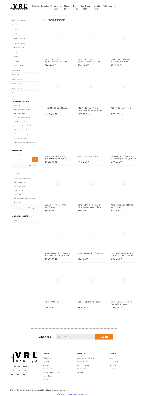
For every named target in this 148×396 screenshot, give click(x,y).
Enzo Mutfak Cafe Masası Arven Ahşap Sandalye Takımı (123, 157)
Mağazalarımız (17, 88)
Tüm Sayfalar (32, 208)
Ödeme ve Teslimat (83, 362)
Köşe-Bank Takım (17, 79)
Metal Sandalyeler (19, 38)
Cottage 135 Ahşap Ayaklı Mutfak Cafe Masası (121, 303)
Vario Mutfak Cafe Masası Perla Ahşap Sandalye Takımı (90, 206)
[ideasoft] (61, 394)
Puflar (15, 52)
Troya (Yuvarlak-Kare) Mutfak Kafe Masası (120, 60)
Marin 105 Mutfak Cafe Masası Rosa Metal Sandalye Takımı (57, 254)
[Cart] (136, 7)
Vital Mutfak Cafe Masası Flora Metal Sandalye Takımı (90, 109)
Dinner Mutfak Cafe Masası (89, 302)
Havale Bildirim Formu (51, 372)
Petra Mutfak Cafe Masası (56, 302)
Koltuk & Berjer (18, 65)
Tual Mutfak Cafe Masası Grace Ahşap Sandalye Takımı (57, 157)
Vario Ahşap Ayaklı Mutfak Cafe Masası (122, 206)
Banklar (16, 56)
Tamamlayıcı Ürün (18, 47)
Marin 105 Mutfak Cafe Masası (90, 253)
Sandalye (15, 29)
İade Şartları (80, 372)
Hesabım (112, 358)
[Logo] (19, 7)
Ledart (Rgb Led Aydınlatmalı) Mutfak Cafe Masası (89, 61)
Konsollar (16, 61)
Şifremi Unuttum (49, 365)
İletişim (45, 379)
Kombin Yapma (17, 84)
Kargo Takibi (47, 376)
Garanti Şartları (81, 369)
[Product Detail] (57, 56)
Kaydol (104, 336)
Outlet (14, 93)
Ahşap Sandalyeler (19, 43)
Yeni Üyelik (47, 358)
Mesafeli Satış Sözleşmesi (85, 358)
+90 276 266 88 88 (22, 366)
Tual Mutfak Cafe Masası (88, 156)
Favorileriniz (113, 365)
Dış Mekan (15, 75)
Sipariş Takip (113, 362)
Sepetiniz (112, 369)
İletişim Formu (48, 369)
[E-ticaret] (73, 394)
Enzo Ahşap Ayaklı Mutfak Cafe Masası (56, 206)
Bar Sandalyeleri (19, 34)
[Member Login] (131, 7)
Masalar (15, 25)
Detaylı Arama (32, 165)
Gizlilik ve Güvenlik (82, 365)
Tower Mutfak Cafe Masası (56, 108)
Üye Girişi (46, 362)
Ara (35, 159)
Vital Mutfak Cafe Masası (121, 108)
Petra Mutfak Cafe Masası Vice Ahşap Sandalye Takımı (122, 254)
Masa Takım (16, 70)
